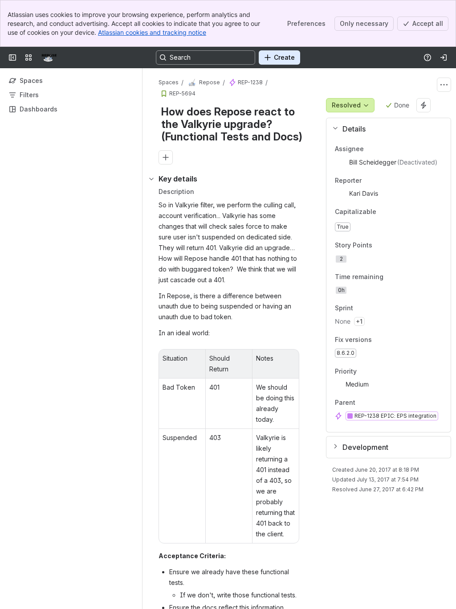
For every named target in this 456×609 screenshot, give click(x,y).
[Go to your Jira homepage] (49, 57)
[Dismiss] (187, 538)
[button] (385, 129)
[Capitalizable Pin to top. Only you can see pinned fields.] (395, 212)
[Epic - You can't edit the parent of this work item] (232, 82)
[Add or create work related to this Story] (166, 157)
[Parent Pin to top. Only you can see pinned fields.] (375, 403)
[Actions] (444, 85)
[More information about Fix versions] (380, 340)
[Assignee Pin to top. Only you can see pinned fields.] (371, 148)
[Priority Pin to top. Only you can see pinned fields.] (363, 371)
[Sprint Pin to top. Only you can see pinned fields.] (372, 308)
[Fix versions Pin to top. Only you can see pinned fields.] (391, 339)
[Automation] (423, 105)
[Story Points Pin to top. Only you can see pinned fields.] (391, 245)
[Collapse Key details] (151, 178)
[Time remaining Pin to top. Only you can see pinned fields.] (390, 276)
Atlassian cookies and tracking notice (152, 32)
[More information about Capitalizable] (385, 212)
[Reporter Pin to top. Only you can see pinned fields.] (368, 180)
